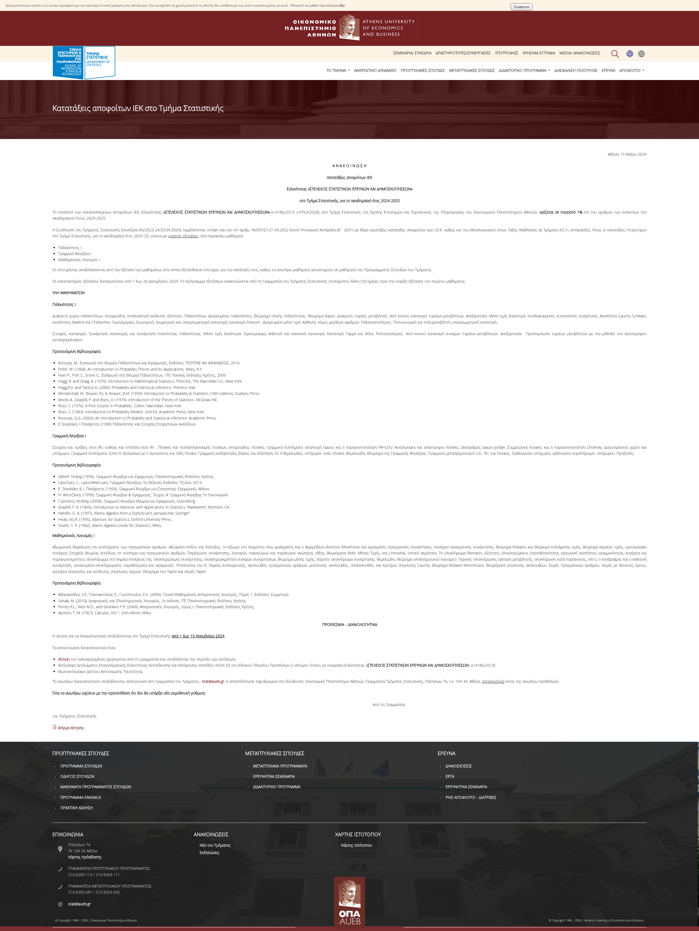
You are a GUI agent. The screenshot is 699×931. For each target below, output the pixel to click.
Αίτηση (64, 659)
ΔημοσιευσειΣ (459, 766)
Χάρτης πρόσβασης (85, 856)
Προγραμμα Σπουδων (81, 766)
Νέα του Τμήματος (215, 845)
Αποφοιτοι (631, 70)
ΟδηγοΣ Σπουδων (77, 776)
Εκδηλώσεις (210, 852)
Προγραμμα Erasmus (80, 797)
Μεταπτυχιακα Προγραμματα (280, 766)
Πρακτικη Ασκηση (76, 807)
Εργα (450, 776)
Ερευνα (608, 70)
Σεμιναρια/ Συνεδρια (412, 52)
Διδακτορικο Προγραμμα (523, 70)
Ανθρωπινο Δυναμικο (375, 70)
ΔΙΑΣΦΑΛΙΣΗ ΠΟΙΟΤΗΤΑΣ (576, 70)
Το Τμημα (337, 70)
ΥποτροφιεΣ (506, 52)
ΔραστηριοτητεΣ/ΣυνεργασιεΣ (463, 52)
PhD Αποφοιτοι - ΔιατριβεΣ (471, 797)
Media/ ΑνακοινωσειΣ (579, 52)
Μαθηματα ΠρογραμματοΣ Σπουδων (95, 786)
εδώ (342, 5)
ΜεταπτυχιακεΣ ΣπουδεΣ (472, 70)
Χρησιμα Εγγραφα (539, 52)
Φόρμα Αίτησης (71, 727)
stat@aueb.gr (213, 681)
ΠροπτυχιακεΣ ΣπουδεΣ (423, 70)
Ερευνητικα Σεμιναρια (274, 776)
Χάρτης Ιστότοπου (356, 845)
